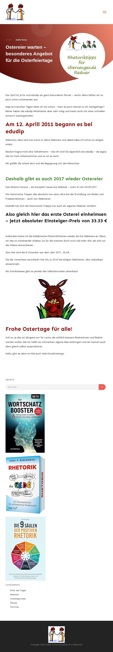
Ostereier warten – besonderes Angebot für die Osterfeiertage (29, 53)
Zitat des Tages (18, 590)
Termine (14, 607)
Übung (13, 602)
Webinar (14, 594)
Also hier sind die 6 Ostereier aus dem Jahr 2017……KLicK (37, 252)
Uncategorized (17, 598)
